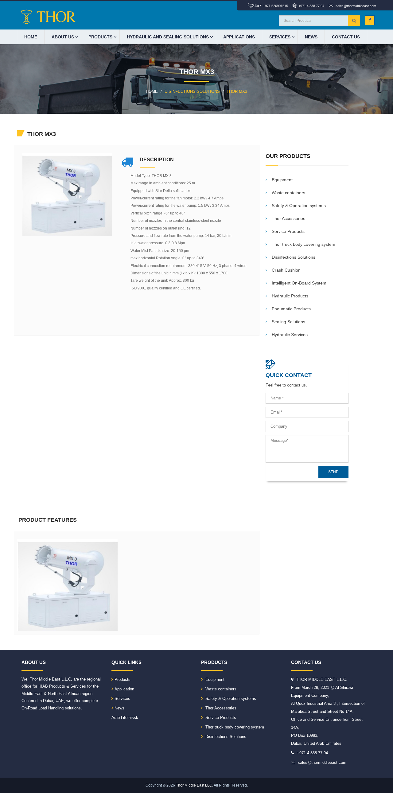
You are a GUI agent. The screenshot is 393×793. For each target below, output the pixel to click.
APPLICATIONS (239, 36)
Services (279, 36)
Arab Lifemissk (124, 717)
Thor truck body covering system (234, 727)
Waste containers (220, 689)
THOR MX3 (237, 91)
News (311, 36)
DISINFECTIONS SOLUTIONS (192, 91)
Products (122, 679)
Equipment (214, 679)
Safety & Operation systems (230, 698)
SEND (333, 472)
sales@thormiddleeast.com (356, 6)
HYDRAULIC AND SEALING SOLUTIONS (168, 36)
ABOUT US (63, 36)
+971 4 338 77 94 (311, 6)
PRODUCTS (100, 36)
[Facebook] (370, 20)
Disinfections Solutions (225, 736)
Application (124, 689)
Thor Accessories (220, 708)
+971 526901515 (275, 6)
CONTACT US (346, 36)
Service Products (220, 717)
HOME (30, 36)
